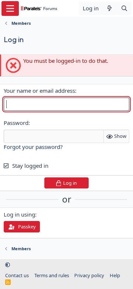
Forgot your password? (33, 146)
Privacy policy (89, 275)
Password (16, 122)
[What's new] (109, 8)
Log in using (19, 214)
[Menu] (10, 8)
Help (115, 275)
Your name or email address (39, 90)
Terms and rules (51, 275)
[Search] (124, 8)
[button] (7, 265)
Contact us (17, 275)
